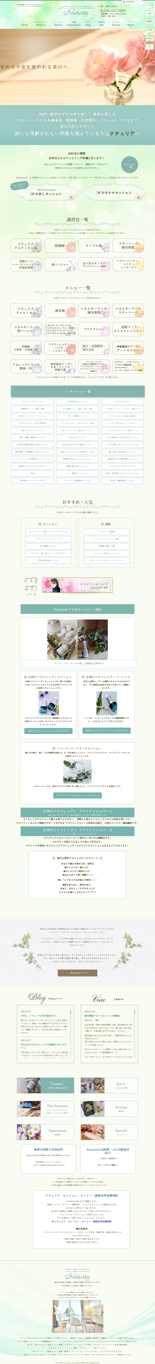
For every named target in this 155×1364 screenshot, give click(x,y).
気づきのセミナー (94, 264)
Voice (74, 24)
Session (115, 24)
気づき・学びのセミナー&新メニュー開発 (45, 1345)
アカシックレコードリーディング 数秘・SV (26, 366)
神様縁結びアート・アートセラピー (128, 348)
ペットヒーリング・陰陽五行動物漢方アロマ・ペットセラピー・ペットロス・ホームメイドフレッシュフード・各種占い (94, 366)
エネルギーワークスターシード (128, 310)
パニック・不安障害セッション (77, 481)
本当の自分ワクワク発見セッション (77, 445)
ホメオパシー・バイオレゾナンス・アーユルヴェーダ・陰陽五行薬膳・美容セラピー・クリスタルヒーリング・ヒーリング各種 (128, 366)
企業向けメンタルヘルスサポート (32, 466)
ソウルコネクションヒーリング (48, 539)
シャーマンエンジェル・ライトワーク (106, 561)
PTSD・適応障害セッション (122, 481)
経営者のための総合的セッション (122, 459)
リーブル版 (94, 246)
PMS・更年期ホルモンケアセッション (122, 473)
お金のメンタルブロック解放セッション (77, 452)
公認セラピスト (61, 1338)
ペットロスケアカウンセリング (122, 466)
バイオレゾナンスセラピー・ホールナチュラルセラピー (99, 1351)
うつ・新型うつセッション (77, 473)
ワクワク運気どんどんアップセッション (122, 445)
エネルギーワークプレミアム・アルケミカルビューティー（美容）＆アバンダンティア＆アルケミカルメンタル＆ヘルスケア (60, 329)
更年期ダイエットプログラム (32, 481)
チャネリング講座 (106, 532)
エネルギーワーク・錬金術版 (94, 310)
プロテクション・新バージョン (60, 264)
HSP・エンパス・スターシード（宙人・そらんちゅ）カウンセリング (53, 1355)
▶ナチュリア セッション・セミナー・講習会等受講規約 (82, 1221)
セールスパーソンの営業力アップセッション (32, 459)
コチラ (96, 663)
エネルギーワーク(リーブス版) (78, 1345)
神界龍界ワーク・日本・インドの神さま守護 (60, 366)
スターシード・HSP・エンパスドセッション (48, 532)
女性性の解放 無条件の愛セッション (33, 445)
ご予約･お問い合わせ (125, 1338)
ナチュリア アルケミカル (26, 310)
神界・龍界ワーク (66, 1351)
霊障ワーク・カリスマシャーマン (128, 329)
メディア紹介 (22, 1341)
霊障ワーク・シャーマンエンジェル (26, 264)
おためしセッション (77, 438)
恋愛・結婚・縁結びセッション (32, 438)
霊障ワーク (52, 1351)
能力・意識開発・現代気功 (94, 348)
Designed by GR (95, 1363)
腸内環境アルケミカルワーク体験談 (102, 1016)
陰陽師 (60, 246)
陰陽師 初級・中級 (107, 546)
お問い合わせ (149, 38)
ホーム (23, 1338)
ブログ (111, 1338)
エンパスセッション (122, 402)
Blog (88, 24)
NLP (33, 473)
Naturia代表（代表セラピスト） (149, 21)
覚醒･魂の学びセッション (77, 466)
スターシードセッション (32, 402)
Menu (130, 24)
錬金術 (60, 310)
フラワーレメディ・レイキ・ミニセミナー (128, 264)
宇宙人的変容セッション (48, 561)
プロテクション (94, 329)
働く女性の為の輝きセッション (122, 452)
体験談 (104, 1338)
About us (40, 24)
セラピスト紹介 (149, 30)
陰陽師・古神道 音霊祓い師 (26, 348)
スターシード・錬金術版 (128, 246)
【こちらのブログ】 (96, 377)
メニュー (149, 5)
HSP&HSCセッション (78, 402)
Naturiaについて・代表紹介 (40, 1338)
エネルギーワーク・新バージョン (26, 329)
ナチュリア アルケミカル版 (26, 246)
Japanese (129, 2)
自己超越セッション (48, 546)
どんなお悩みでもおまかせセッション (122, 438)
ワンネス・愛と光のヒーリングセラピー (48, 553)
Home (24, 24)
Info (101, 24)
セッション (35, 1341)
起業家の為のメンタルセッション (77, 459)
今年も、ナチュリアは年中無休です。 (39, 1016)
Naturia (76, 30)
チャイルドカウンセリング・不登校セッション (112, 1355)
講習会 (73, 1338)
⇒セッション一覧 (77, 391)
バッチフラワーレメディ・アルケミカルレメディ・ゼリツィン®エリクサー (106, 1341)
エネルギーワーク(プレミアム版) (63, 1348)
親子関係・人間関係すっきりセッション (32, 452)
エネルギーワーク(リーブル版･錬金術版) (110, 1345)
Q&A (80, 1338)
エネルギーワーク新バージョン (93, 1348)
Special (58, 24)
